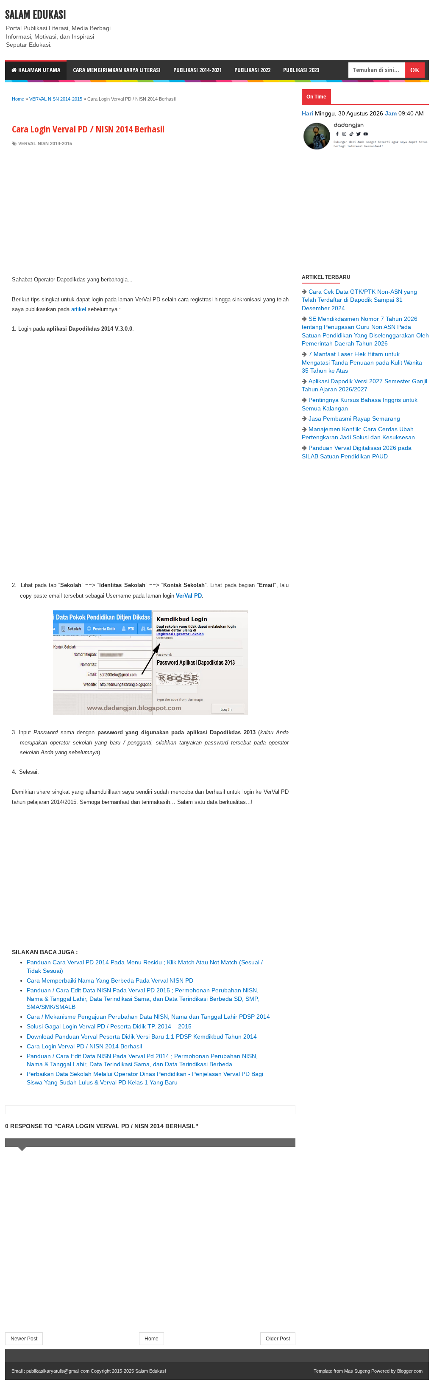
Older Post (278, 1339)
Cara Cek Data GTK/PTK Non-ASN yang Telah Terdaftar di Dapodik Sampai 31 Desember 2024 (359, 300)
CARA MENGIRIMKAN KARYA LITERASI (117, 70)
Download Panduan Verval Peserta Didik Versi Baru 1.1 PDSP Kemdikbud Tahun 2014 (142, 1036)
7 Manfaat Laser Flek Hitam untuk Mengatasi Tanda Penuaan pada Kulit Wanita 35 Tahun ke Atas (362, 362)
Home (152, 1339)
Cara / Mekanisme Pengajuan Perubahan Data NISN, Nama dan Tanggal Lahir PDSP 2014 (148, 1016)
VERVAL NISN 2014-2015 (45, 143)
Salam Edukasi (35, 14)
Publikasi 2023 (301, 70)
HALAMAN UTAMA (38, 70)
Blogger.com (410, 1371)
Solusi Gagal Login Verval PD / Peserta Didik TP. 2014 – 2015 (109, 1026)
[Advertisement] (150, 211)
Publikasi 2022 (252, 70)
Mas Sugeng (357, 1371)
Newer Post (24, 1339)
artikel (78, 309)
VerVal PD (189, 596)
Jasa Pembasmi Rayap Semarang (354, 418)
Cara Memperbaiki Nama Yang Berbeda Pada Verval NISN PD (110, 980)
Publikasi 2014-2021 (197, 70)
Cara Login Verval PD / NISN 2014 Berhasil (84, 1046)
